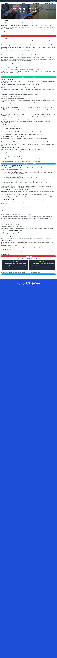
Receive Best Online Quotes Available (28, 77)
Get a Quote (28, 14)
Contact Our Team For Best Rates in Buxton (28, 163)
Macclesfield (3, 254)
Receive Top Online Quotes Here (28, 256)
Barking (7, 254)
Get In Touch (53, 1)
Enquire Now (28, 277)
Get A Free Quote (28, 274)
